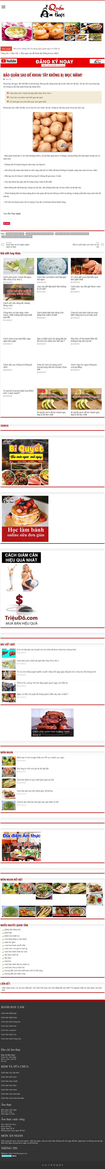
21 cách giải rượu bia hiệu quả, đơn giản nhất (28, 102)
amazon (8, 961)
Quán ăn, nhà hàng (8, 1057)
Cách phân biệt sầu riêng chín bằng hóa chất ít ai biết (50, 313)
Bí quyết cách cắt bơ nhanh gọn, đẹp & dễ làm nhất (51, 413)
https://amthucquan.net (18, 1153)
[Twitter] (51, 1165)
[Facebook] (49, 1165)
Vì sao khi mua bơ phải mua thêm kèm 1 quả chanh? (18, 392)
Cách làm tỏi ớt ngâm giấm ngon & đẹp (17, 245)
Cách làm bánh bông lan (10, 1022)
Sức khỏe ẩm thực (8, 1124)
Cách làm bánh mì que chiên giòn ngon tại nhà (35, 780)
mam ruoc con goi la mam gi (16, 948)
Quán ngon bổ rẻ (7, 1128)
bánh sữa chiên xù (12, 936)
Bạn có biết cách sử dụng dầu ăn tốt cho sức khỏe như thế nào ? (51, 339)
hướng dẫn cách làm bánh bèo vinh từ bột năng (24, 971)
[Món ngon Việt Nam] (52, 31)
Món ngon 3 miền (8, 1114)
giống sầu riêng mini (13, 930)
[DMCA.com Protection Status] (9, 1156)
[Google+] (46, 1165)
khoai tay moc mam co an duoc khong (72, 234)
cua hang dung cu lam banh (16, 939)
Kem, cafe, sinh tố (8, 1059)
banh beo (8, 933)
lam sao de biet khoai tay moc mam (17, 237)
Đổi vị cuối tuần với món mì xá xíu (86, 245)
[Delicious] (60, 1165)
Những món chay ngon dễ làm (13, 1130)
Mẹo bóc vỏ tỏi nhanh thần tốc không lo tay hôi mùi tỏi (84, 339)
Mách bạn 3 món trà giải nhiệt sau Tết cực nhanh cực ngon (40, 758)
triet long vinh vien (47, 988)
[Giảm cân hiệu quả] (21, 572)
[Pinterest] (54, 1165)
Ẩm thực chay (6, 1112)
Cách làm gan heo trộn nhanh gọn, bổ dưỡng (34, 791)
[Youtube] (57, 1165)
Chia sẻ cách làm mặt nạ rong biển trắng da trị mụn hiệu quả (84, 313)
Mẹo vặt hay (6, 1126)
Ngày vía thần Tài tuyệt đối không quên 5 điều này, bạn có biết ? (42, 694)
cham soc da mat (17, 988)
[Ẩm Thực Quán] (52, 10)
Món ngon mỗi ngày (9, 1110)
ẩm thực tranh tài (11, 955)
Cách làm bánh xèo (8, 1034)
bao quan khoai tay (15, 234)
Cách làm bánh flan (8, 1026)
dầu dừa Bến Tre (66, 988)
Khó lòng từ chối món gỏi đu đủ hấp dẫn (33, 769)
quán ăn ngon (10, 942)
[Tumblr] (62, 1165)
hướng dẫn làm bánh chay (15, 974)
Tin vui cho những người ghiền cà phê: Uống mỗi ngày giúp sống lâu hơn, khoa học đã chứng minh (56, 672)
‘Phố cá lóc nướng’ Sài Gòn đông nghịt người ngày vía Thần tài (36, 49)
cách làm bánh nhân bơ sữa (16, 952)
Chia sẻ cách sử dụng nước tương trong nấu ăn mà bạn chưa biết (52, 367)
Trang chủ (4, 53)
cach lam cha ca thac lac (15, 967)
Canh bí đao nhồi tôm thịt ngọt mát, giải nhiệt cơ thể (37, 802)
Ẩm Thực (12, 214)
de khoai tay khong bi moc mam (40, 234)
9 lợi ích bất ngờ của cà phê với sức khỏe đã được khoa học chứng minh (46, 650)
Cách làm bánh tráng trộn (11, 1039)
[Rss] (43, 1165)
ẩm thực (8, 958)
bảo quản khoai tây (69, 108)
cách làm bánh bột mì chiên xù (17, 964)
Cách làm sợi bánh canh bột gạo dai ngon (26, 97)
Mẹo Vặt (14, 53)
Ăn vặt (3, 1061)
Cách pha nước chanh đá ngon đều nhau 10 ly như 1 (31, 93)
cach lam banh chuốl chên (15, 945)
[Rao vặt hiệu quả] (21, 610)
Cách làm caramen (8, 1030)
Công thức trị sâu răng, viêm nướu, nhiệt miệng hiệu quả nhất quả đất (17, 314)
